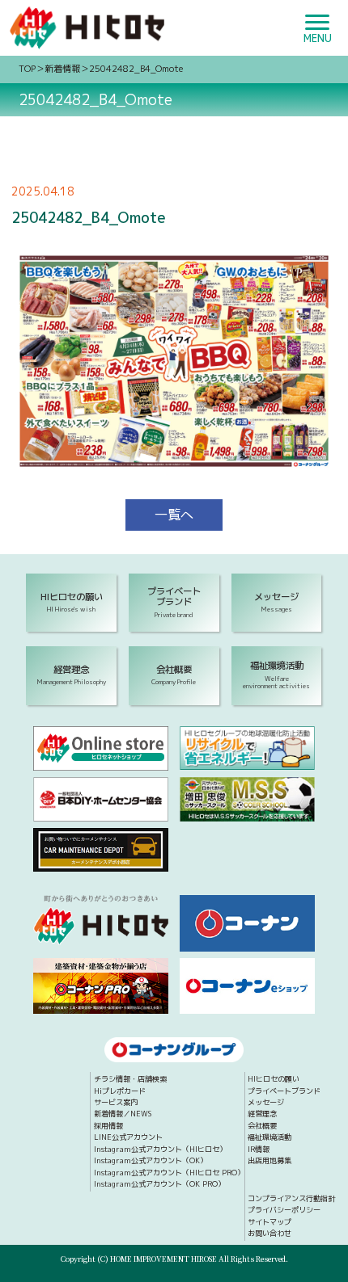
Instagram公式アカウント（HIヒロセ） (160, 1149)
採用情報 (108, 1125)
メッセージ (266, 1102)
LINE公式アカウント (128, 1137)
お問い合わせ (269, 1233)
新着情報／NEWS (122, 1113)
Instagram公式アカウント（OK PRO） (159, 1183)
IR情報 (258, 1149)
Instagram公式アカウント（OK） (150, 1160)
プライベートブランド (284, 1091)
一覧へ (174, 514)
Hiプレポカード (120, 1091)
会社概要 (262, 1125)
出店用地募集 (269, 1160)
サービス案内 (116, 1102)
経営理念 (262, 1113)
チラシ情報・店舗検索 (130, 1078)
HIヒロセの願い (273, 1078)
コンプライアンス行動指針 (291, 1198)
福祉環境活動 (269, 1137)
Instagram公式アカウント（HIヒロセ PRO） (169, 1172)
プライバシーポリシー (284, 1209)
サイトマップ (269, 1221)
